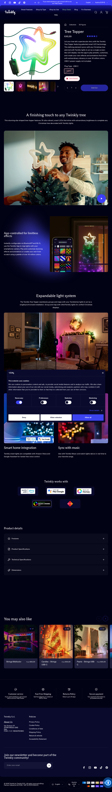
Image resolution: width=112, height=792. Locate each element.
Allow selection (56, 417)
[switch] (44, 402)
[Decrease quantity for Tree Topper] (66, 88)
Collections (72, 25)
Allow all (88, 417)
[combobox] (90, 2)
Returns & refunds (35, 736)
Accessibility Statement (37, 739)
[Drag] (56, 342)
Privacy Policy (34, 722)
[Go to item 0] (9, 86)
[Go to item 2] (32, 86)
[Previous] (35, 2)
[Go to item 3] (44, 86)
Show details (94, 410)
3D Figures (82, 25)
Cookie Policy (34, 725)
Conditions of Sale (36, 729)
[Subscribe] (49, 765)
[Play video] (56, 168)
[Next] (76, 2)
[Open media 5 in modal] (32, 52)
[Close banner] (103, 373)
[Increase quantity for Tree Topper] (76, 88)
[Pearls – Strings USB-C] (91, 641)
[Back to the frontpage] (65, 25)
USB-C (68, 71)
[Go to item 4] (55, 86)
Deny (24, 417)
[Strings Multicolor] (21, 641)
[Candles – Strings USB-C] (56, 641)
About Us (8, 722)
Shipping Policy (35, 732)
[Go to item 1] (20, 86)
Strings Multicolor (13, 662)
